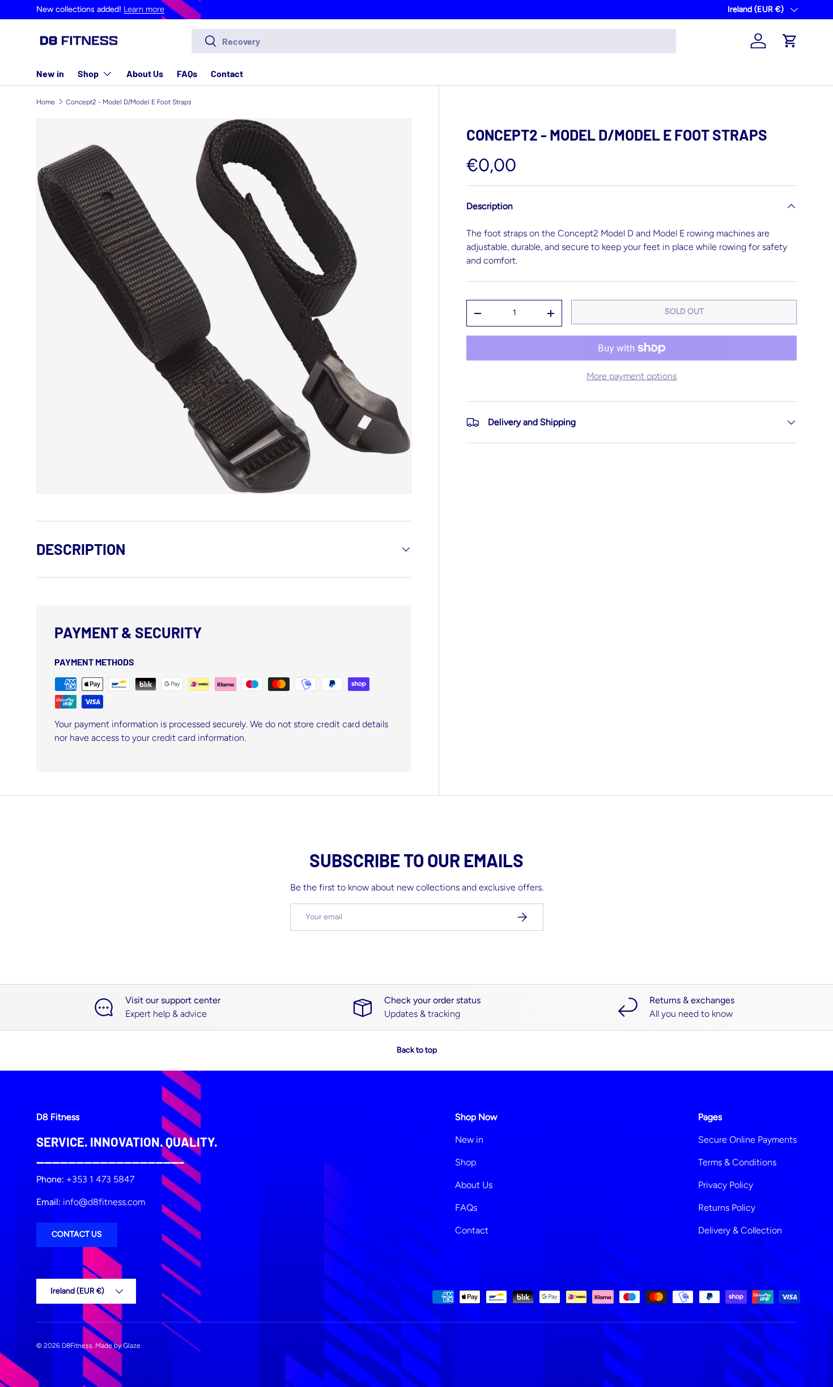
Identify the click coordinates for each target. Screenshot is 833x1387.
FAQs (187, 73)
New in (50, 73)
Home (45, 102)
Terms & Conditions (737, 1162)
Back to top (417, 1050)
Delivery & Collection (740, 1230)
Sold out (684, 311)
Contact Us (77, 1234)
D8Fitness (77, 1346)
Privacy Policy (725, 1185)
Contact (227, 73)
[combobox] (434, 41)
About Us (144, 73)
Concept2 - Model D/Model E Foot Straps (129, 102)
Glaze (132, 1346)
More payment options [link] (631, 376)
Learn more (144, 9)
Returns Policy (726, 1207)
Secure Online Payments (747, 1139)
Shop (88, 73)
